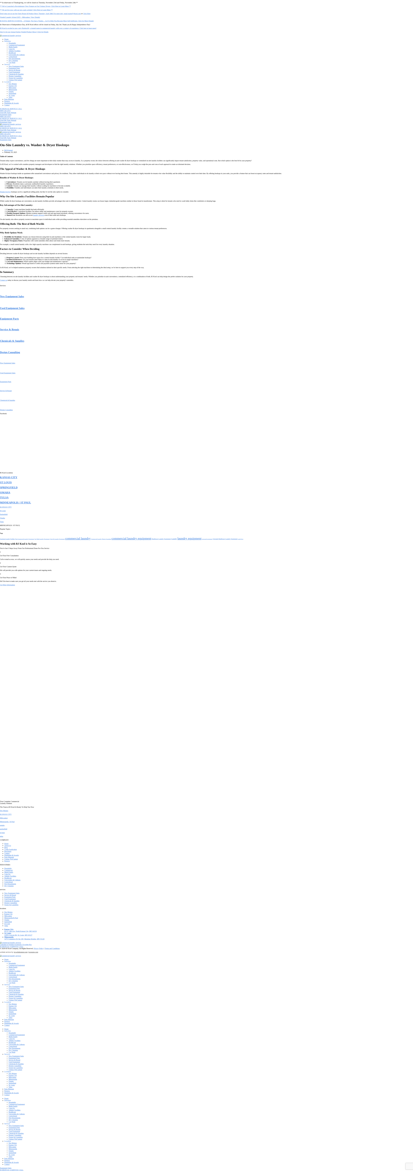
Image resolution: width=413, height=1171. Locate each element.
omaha (2, 825)
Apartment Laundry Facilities (7, 539)
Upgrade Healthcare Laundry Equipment (225, 539)
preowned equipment (207, 539)
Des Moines (13, 84)
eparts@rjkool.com (74, 14)
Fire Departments (14, 59)
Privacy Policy (39, 948)
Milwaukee (12, 88)
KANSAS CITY (6, 507)
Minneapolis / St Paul (7, 822)
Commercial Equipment (17, 45)
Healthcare (12, 53)
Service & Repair (14, 70)
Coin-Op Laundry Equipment (57, 539)
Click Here (86, 14)
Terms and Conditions (52, 948)
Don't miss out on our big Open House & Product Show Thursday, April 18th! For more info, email (34, 14)
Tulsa (10, 97)
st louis (2, 833)
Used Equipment (14, 72)
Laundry (174, 539)
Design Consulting (15, 76)
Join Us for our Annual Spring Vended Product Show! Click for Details (24, 32)
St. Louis (12, 95)
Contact (7, 105)
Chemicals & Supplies (16, 74)
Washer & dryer (5, 192)
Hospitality (12, 43)
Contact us (3, 280)
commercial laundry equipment (131, 538)
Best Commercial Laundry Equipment (24, 539)
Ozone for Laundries (16, 78)
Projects (7, 101)
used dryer (240, 539)
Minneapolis (13, 90)
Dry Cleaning (13, 60)
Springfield (12, 93)
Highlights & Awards (11, 103)
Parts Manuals (9, 99)
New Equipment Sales (16, 66)
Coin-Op (12, 49)
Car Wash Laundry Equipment (42, 539)
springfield (3, 829)
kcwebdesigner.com (20, 952)
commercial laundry (78, 538)
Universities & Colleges (17, 55)
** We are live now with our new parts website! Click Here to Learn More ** (26, 10)
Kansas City (13, 86)
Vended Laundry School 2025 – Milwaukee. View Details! (20, 17)
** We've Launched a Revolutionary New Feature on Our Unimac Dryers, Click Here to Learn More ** (35, 6)
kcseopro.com (33, 952)
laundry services (38, 215)
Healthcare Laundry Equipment (161, 539)
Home (6, 39)
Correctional (13, 57)
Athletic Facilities (14, 51)
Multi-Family (13, 47)
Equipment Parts (14, 68)
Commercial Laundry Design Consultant (101, 539)
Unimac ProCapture (15, 80)
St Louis (3, 511)
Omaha (11, 91)
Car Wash (12, 62)
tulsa (1, 836)
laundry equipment (189, 538)
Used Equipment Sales (7, 373)
